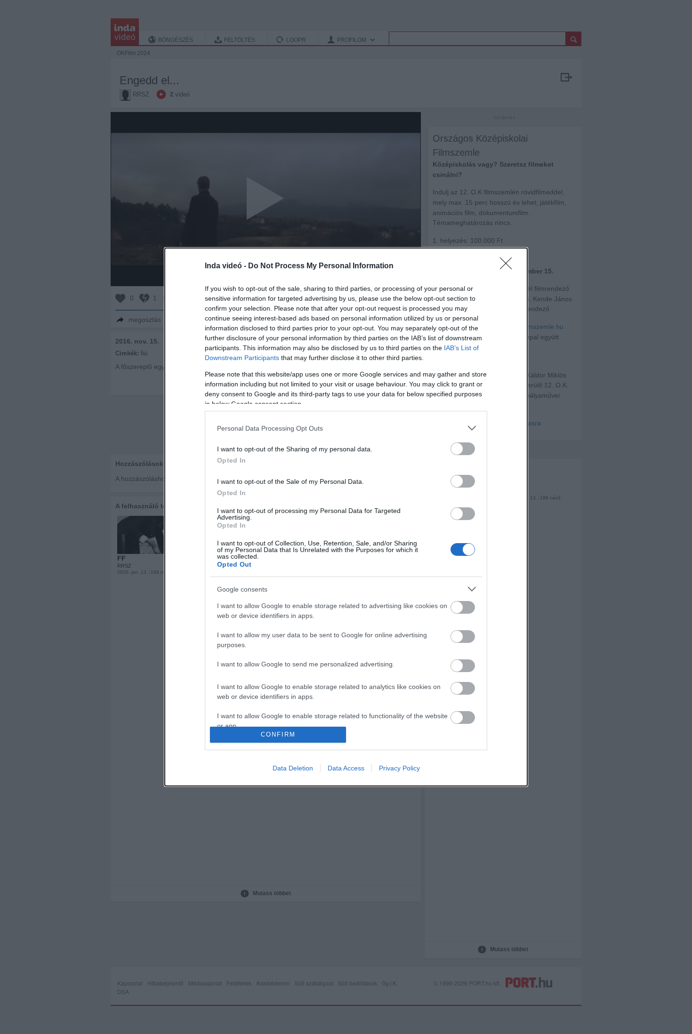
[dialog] (346, 517)
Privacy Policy (399, 768)
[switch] (463, 448)
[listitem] (346, 428)
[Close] (509, 266)
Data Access (346, 768)
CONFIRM (278, 734)
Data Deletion (293, 768)
